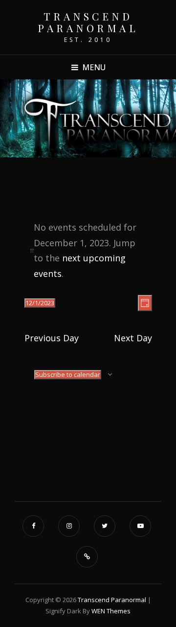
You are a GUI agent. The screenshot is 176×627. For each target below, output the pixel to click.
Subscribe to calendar (67, 374)
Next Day (133, 338)
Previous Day (51, 338)
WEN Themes (111, 611)
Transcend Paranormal (88, 22)
